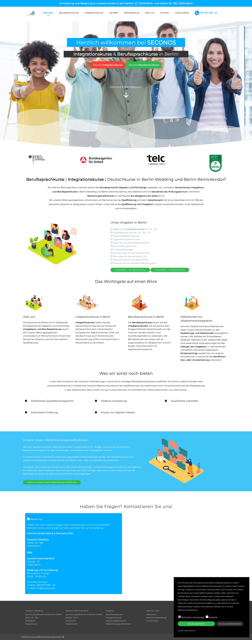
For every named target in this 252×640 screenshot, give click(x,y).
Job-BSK (113, 13)
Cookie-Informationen (186, 631)
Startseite (48, 13)
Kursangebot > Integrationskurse (170, 270)
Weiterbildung (131, 13)
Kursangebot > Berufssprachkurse (130, 270)
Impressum (151, 614)
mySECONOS (182, 13)
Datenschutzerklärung (156, 618)
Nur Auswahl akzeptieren (230, 624)
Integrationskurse (94, 13)
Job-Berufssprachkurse (116, 621)
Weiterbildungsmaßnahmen (118, 624)
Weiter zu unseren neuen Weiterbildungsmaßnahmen (52, 482)
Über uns (150, 13)
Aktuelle (107, 65)
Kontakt (164, 13)
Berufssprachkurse (69, 13)
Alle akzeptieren (196, 623)
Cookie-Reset (152, 621)
